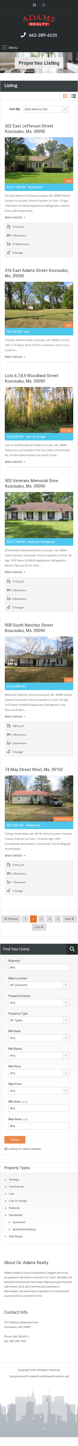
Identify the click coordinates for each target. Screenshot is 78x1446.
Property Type (18, 1013)
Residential (15, 1215)
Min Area (18, 1101)
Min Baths (15, 1048)
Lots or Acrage (18, 1200)
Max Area (18, 1119)
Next (68, 918)
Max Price (15, 1084)
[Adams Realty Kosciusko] (39, 21)
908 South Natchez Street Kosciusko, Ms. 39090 (29, 628)
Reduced (14, 1208)
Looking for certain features (24, 1148)
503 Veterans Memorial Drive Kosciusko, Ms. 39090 (31, 483)
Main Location (18, 978)
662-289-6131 (43, 35)
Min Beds (15, 1031)
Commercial (16, 1186)
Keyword (14, 960)
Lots (11, 1193)
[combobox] (46, 109)
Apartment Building (24, 1229)
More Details (14, 217)
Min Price (15, 1066)
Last (37, 927)
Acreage (14, 1179)
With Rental (15, 1236)
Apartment (19, 1222)
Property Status (19, 996)
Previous (12, 918)
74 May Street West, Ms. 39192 (34, 769)
